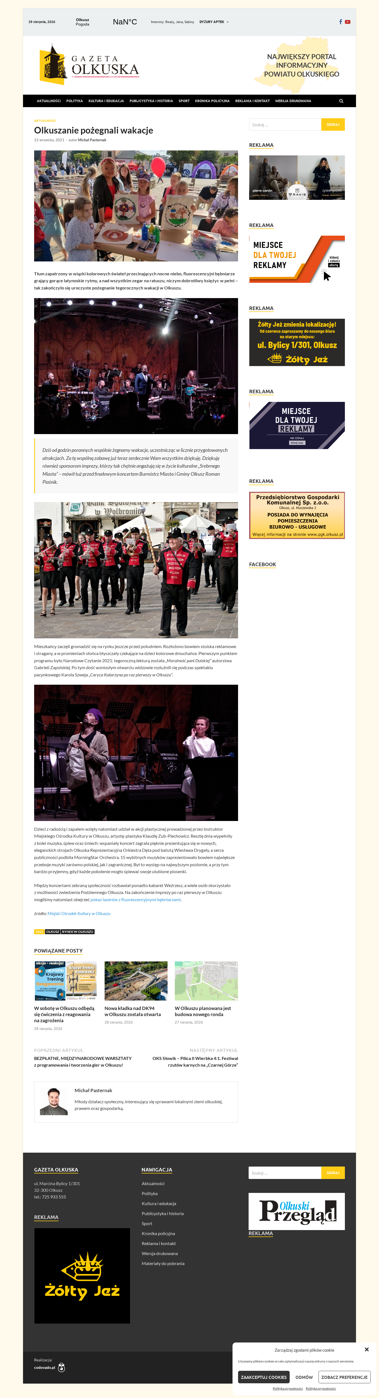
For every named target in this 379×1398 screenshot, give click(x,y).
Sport (184, 101)
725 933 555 (53, 1196)
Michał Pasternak (92, 140)
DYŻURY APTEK (211, 22)
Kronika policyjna (212, 101)
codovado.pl (44, 1367)
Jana (179, 22)
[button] (367, 1350)
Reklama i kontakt (252, 101)
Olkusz (52, 932)
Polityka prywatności (288, 1388)
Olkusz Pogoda (103, 22)
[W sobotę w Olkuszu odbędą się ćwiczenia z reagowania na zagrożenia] (65, 1001)
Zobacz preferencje (345, 1377)
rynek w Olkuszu (77, 932)
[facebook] (340, 21)
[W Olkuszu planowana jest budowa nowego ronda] (206, 1001)
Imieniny (157, 22)
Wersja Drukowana (293, 101)
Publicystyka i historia (151, 101)
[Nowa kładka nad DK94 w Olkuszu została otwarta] (136, 1001)
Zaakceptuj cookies (264, 1377)
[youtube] (347, 21)
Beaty (169, 22)
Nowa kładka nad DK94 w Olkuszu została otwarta (133, 1011)
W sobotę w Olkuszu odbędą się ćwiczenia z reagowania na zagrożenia (64, 1014)
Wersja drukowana (160, 1253)
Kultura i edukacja (106, 101)
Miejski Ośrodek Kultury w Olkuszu (78, 913)
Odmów (304, 1377)
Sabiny (189, 22)
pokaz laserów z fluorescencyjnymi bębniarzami (135, 899)
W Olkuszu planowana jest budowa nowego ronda (203, 1011)
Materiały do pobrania (163, 1263)
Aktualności (49, 101)
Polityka (74, 101)
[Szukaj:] (297, 124)
